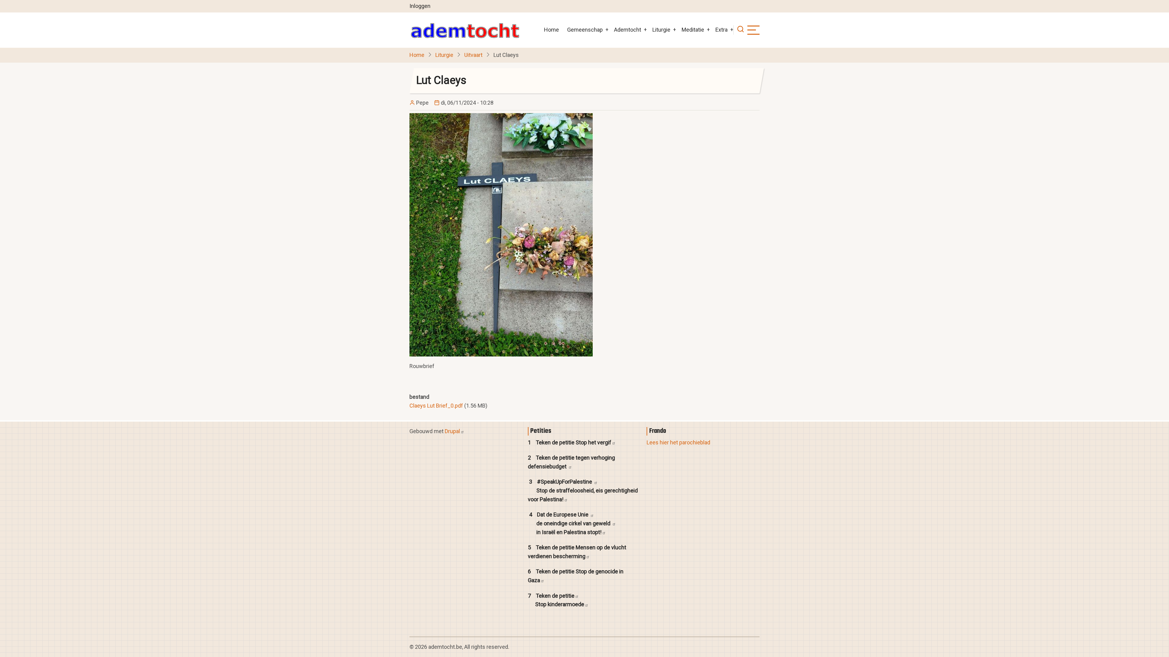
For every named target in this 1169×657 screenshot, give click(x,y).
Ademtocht (627, 29)
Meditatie (693, 29)
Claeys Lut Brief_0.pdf (436, 405)
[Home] (464, 30)
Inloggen (419, 6)
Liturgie (661, 29)
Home (551, 29)
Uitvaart (473, 55)
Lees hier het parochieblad (678, 442)
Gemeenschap (585, 29)
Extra (721, 29)
